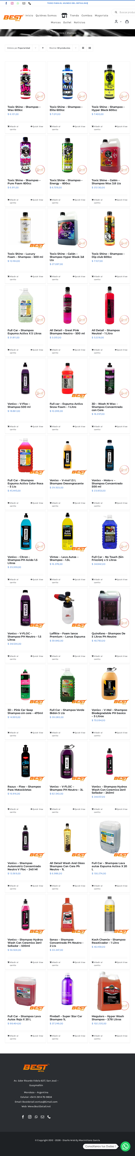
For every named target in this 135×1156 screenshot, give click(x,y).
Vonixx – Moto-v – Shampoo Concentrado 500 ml (107, 483)
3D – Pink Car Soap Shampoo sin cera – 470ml (25, 711)
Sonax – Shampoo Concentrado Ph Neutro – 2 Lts (67, 942)
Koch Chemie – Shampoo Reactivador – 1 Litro (108, 941)
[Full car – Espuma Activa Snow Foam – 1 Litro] (67, 378)
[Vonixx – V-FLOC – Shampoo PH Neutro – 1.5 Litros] (25, 608)
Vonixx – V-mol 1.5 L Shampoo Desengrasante (67, 482)
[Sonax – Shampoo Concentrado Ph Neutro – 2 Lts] (67, 914)
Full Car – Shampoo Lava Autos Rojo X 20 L (24, 1018)
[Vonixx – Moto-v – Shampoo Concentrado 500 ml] (109, 455)
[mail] (24, 3)
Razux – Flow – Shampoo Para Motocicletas (24, 788)
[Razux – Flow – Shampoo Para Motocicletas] (25, 761)
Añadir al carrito (14, 128)
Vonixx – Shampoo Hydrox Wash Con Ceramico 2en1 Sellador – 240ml (109, 789)
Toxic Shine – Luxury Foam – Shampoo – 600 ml (25, 255)
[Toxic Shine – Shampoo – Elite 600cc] (67, 81)
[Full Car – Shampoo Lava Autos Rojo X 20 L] (25, 991)
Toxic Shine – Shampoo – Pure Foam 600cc (24, 182)
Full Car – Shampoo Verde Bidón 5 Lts (67, 711)
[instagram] (12, 3)
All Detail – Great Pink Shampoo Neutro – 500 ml (67, 332)
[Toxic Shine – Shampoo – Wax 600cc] (25, 81)
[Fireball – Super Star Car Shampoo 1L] (67, 991)
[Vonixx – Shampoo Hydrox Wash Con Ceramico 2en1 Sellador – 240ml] (109, 761)
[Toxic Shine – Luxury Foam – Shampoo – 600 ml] (25, 228)
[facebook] (6, 3)
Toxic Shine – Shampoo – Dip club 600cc (108, 255)
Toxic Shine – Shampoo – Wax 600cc (24, 108)
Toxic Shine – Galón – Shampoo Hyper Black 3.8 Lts (67, 257)
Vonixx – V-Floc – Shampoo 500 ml (19, 405)
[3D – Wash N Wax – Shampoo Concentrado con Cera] (109, 378)
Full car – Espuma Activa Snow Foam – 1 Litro (66, 405)
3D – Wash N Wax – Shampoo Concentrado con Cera (107, 407)
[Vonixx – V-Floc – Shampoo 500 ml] (25, 378)
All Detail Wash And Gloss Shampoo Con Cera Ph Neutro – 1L (67, 866)
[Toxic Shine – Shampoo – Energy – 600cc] (67, 155)
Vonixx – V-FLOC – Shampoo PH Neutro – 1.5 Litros (24, 636)
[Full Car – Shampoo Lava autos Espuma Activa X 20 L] (109, 838)
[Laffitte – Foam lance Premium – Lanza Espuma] (67, 608)
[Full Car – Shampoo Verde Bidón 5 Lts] (67, 685)
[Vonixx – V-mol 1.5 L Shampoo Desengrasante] (67, 455)
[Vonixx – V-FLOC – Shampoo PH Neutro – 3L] (67, 761)
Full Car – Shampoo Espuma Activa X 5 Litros (24, 332)
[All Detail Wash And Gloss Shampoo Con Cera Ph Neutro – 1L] (67, 838)
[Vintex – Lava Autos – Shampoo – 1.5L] (67, 532)
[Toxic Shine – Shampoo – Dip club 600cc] (109, 228)
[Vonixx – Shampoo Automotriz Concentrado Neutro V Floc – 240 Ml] (25, 838)
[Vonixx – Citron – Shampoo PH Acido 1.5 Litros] (25, 532)
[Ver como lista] (89, 48)
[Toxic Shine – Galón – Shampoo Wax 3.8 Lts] (109, 155)
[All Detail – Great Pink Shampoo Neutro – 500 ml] (67, 305)
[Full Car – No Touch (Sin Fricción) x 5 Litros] (109, 532)
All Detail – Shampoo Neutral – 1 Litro (106, 332)
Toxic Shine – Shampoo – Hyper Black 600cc (108, 108)
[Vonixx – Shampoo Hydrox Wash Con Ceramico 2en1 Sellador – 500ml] (25, 914)
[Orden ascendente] (43, 48)
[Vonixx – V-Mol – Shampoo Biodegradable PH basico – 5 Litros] (109, 685)
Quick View (38, 126)
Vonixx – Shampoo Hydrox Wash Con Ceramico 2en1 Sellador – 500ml (25, 942)
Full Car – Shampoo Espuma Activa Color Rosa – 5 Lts (25, 483)
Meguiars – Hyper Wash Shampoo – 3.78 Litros (108, 1018)
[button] (125, 1146)
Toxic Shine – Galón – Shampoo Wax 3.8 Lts (106, 182)
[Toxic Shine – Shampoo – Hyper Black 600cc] (109, 81)
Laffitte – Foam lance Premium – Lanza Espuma (67, 635)
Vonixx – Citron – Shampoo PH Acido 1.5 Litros (22, 560)
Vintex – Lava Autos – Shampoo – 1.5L (64, 558)
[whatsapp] (18, 3)
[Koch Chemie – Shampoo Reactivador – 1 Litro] (109, 914)
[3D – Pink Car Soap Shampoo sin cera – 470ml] (25, 685)
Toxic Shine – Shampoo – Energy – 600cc (66, 182)
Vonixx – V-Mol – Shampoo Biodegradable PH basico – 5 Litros (109, 713)
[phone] (29, 3)
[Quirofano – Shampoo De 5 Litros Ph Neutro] (109, 608)
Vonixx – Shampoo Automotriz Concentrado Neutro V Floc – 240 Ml (24, 866)
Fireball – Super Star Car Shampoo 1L (66, 1018)
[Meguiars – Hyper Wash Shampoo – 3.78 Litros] (109, 991)
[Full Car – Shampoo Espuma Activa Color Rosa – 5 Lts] (25, 455)
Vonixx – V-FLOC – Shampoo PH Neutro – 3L (66, 788)
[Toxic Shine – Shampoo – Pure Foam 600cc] (25, 155)
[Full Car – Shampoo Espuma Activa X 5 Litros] (25, 305)
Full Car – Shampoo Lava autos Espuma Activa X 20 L (109, 866)
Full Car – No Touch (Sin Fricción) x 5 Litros (107, 558)
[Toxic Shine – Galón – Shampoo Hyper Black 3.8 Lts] (67, 228)
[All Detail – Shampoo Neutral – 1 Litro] (109, 305)
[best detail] (13, 15)
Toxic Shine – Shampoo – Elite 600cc (66, 108)
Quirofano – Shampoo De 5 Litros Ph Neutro (108, 635)
